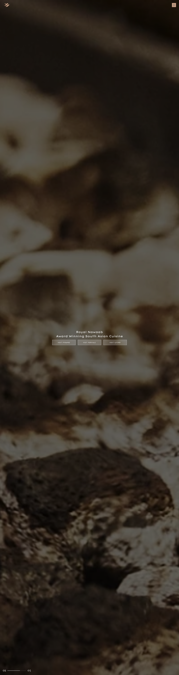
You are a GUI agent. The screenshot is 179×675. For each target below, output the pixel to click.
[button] (4, 670)
